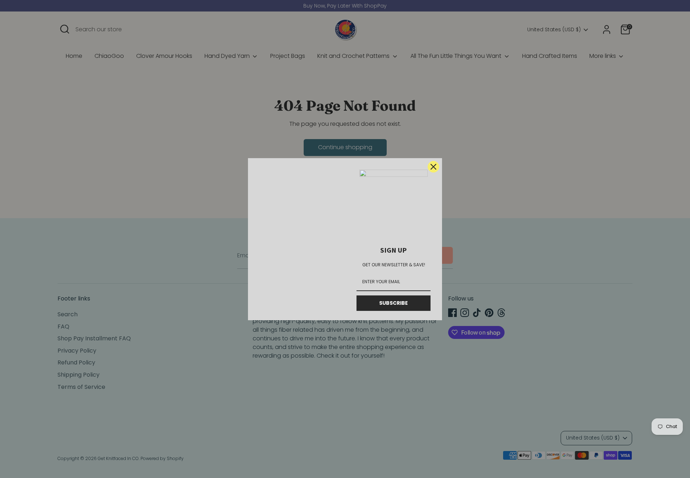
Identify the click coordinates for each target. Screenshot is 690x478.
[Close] (433, 166)
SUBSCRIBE (393, 303)
